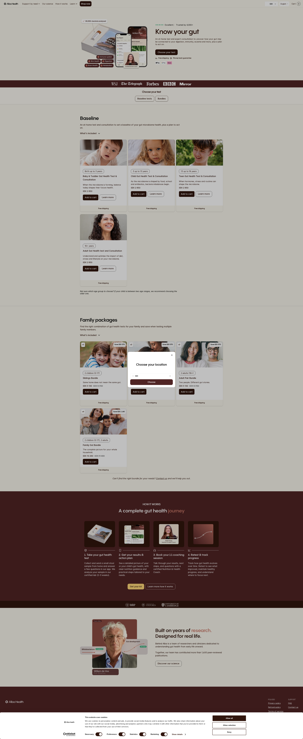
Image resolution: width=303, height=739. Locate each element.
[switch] (122, 734)
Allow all (229, 718)
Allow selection (229, 725)
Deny (229, 732)
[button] (172, 355)
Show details (177, 734)
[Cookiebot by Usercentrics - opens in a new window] (69, 734)
